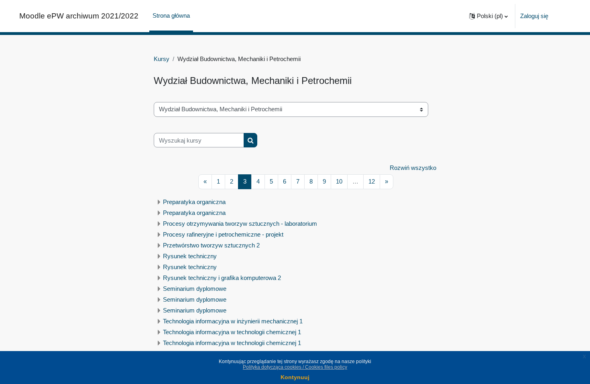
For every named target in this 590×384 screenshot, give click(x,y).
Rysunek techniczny (190, 256)
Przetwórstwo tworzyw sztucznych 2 (211, 245)
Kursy (161, 58)
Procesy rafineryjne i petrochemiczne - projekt (223, 234)
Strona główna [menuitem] (171, 15)
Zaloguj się (534, 15)
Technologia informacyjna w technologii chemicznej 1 (232, 332)
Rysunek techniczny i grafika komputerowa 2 (222, 277)
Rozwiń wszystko (413, 167)
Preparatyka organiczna (194, 201)
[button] (488, 16)
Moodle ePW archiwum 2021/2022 (78, 16)
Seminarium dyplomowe (194, 288)
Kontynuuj (295, 377)
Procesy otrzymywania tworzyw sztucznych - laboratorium (240, 223)
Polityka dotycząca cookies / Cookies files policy (295, 367)
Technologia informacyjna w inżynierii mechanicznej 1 (233, 321)
